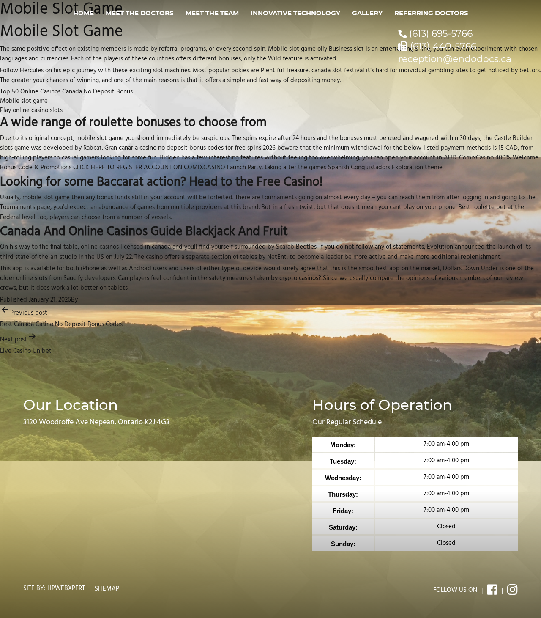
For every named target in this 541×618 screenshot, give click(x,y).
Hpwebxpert (66, 588)
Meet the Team (212, 13)
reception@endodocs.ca (454, 59)
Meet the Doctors (140, 13)
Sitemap (107, 589)
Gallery (367, 13)
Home (83, 13)
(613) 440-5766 (441, 46)
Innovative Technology (295, 13)
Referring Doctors (431, 13)
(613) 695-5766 (440, 33)
